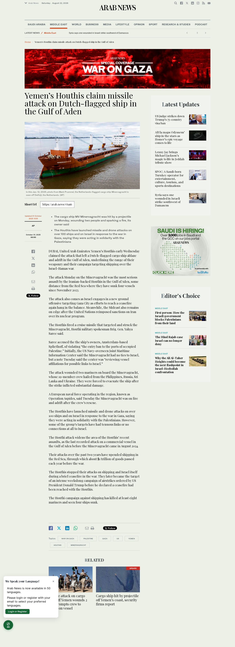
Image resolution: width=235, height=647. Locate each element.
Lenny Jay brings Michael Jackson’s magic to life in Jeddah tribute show (169, 157)
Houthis (57, 545)
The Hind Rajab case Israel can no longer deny (169, 340)
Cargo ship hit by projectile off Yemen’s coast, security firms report (117, 599)
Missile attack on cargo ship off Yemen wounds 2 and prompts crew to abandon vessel (68, 601)
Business (92, 24)
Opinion (139, 24)
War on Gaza (67, 539)
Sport (153, 24)
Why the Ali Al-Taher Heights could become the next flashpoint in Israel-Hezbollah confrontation (170, 365)
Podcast (201, 24)
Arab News (33, 3)
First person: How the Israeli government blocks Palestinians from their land (169, 318)
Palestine (88, 539)
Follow (34, 295)
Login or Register (17, 611)
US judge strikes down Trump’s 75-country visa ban (170, 119)
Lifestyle (122, 24)
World (76, 24)
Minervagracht (78, 545)
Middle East (58, 24)
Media (107, 24)
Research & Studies (176, 24)
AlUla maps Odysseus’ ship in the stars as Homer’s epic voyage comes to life (170, 137)
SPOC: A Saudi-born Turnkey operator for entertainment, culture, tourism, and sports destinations (169, 179)
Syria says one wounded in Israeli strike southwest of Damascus (99, 33)
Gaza (104, 539)
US (118, 539)
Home (28, 41)
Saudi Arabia (36, 24)
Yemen (131, 539)
